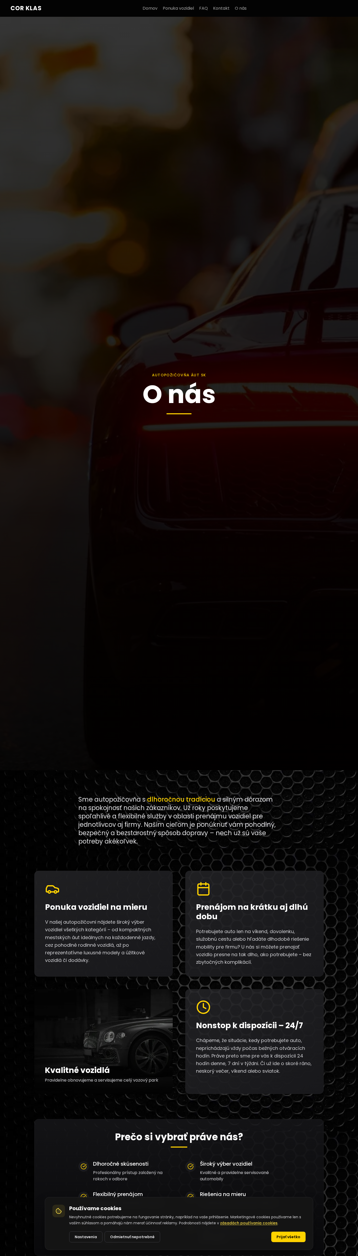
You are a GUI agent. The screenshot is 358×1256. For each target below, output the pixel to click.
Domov (150, 8)
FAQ (203, 8)
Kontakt (221, 8)
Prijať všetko (288, 1236)
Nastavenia (86, 1236)
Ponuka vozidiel (178, 8)
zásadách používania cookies (249, 1222)
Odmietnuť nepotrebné (132, 1236)
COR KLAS (26, 8)
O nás (241, 8)
